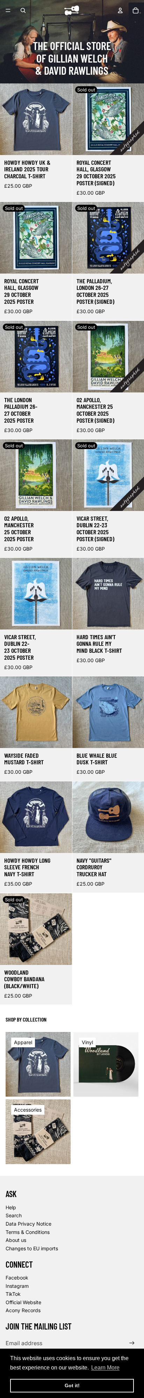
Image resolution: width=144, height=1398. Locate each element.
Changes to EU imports (32, 1248)
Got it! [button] (72, 1385)
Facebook (17, 1278)
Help (11, 1207)
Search (14, 1215)
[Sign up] (131, 1342)
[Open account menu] (120, 10)
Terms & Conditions (28, 1232)
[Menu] (8, 10)
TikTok (13, 1294)
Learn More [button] (105, 1368)
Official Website (23, 1302)
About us (16, 1240)
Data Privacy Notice (28, 1224)
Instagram (17, 1286)
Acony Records (23, 1310)
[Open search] (23, 10)
